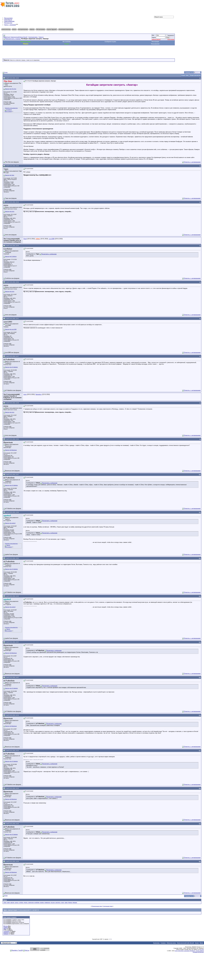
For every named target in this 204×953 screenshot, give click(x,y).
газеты (16, 902)
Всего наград (8, 111)
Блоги (14, 29)
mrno (25, 394)
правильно (47, 902)
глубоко (21, 902)
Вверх (201, 943)
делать (26, 902)
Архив (197, 943)
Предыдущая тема (97, 906)
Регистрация (170, 39)
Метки (5, 900)
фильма (75, 902)
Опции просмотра (195, 75)
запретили (31, 902)
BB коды (6, 926)
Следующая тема (107, 906)
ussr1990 (52, 239)
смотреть (57, 902)
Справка (163, 943)
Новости (41, 37)
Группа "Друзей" (52, 29)
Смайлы (6, 927)
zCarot (202, 949)
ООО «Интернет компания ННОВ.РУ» (185, 950)
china (5, 902)
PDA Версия (8, 19)
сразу (62, 902)
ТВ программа (40, 29)
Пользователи (155, 43)
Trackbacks (7, 931)
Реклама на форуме (198, 952)
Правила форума (26, 41)
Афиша (32, 29)
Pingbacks (6, 932)
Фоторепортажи (23, 29)
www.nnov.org (6, 29)
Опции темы (184, 75)
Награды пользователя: (11, 108)
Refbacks (6, 933)
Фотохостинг (8, 23)
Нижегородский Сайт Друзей (185, 943)
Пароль (154, 37)
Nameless (38, 394)
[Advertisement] (41, 52)
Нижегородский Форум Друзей (19, 37)
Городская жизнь (33, 37)
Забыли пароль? (156, 39)
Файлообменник (9, 21)
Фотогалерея (8, 18)
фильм (70, 902)
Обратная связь (171, 943)
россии (53, 902)
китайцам (36, 902)
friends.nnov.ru (200, 950)
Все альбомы (67, 41)
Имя (153, 35)
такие (66, 902)
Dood (25, 239)
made (8, 902)
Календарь (156, 943)
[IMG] (5, 928)
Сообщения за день (110, 41)
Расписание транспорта (66, 29)
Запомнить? (171, 35)
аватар (12, 902)
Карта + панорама (10, 25)
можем (42, 902)
